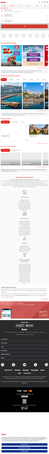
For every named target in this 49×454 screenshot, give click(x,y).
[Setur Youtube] (24, 353)
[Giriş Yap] (40, 2)
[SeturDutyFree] (8, 359)
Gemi (22, 111)
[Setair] (42, 359)
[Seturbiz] (18, 359)
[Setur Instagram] (2, 353)
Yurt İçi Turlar (15, 111)
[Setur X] (35, 353)
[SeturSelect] (19, 362)
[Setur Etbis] (24, 390)
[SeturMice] (26, 359)
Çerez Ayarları (31, 323)
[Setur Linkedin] (46, 353)
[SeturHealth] (27, 362)
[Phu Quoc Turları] (14, 118)
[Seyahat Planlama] (45, 2)
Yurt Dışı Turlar (5, 111)
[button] (24, 10)
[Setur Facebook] (13, 353)
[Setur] (3, 2)
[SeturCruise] (34, 359)
